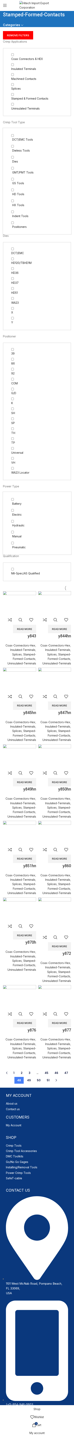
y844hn (64, 636)
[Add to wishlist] (31, 620)
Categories (11, 25)
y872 (67, 953)
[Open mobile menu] (5, 5)
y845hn (29, 713)
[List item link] (37, 1103)
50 (39, 1080)
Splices (17, 654)
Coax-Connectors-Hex (20, 645)
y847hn (64, 713)
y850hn (64, 789)
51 (48, 1080)
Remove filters (18, 35)
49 (29, 1080)
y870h (30, 942)
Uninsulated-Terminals (21, 663)
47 (66, 1073)
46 (56, 1073)
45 (46, 1073)
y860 (67, 866)
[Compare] (10, 620)
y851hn (29, 866)
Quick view (20, 620)
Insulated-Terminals (22, 649)
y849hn (29, 789)
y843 (32, 636)
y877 (67, 1030)
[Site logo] (37, 5)
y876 (32, 1030)
